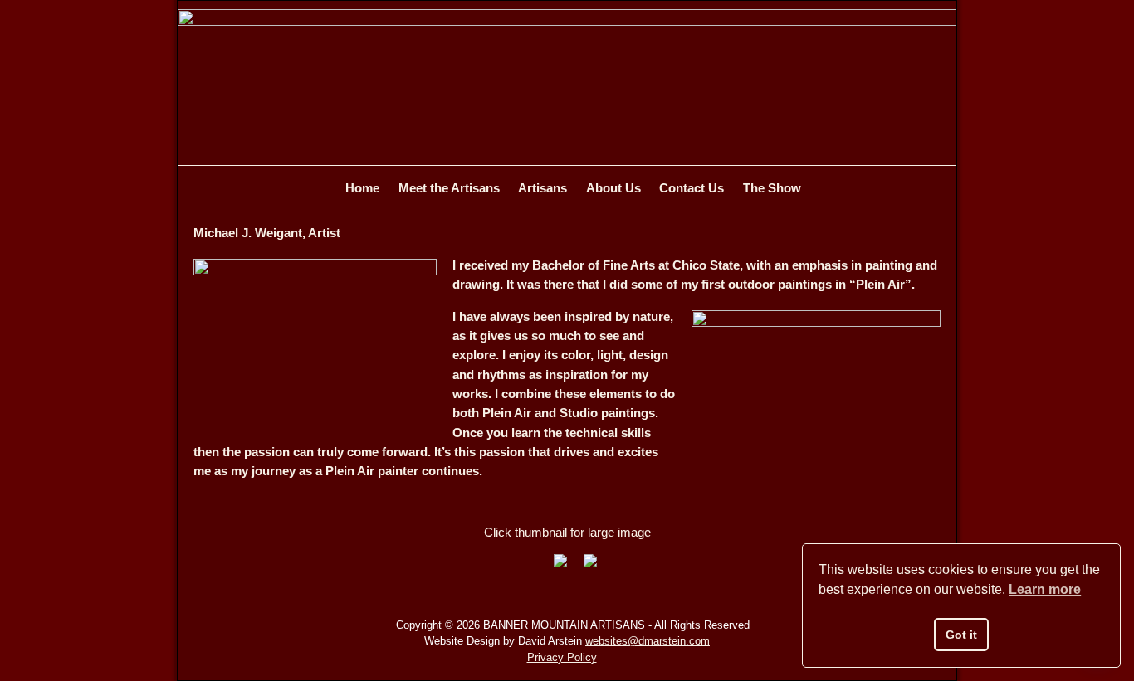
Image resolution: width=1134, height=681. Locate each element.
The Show (772, 188)
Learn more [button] (1045, 589)
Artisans (542, 188)
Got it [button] (961, 634)
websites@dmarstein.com (647, 641)
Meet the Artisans (449, 188)
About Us (613, 188)
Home (362, 188)
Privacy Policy (562, 657)
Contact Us (691, 188)
